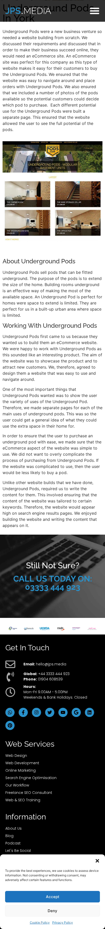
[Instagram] (36, 712)
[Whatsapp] (10, 712)
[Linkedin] (89, 712)
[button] (97, 860)
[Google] (76, 712)
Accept (52, 896)
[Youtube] (63, 712)
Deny (52, 910)
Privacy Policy (62, 922)
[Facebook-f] (23, 712)
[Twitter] (49, 712)
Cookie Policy (40, 922)
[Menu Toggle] (94, 11)
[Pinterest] (10, 725)
